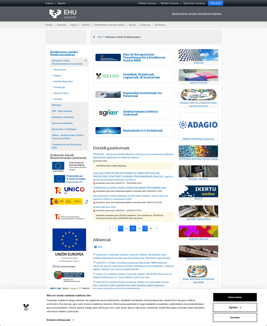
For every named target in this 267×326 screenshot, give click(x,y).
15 (134, 229)
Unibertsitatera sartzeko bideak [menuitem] (109, 24)
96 (152, 229)
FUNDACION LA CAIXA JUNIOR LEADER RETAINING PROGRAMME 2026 (129, 187)
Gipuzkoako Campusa (194, 3)
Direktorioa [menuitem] (160, 24)
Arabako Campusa (147, 3)
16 (140, 229)
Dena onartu (235, 297)
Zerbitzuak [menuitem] (145, 24)
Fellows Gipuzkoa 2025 (104, 207)
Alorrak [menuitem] (132, 24)
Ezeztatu (235, 317)
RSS (100, 246)
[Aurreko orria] (110, 228)
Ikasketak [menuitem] (61, 24)
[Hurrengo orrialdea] (157, 228)
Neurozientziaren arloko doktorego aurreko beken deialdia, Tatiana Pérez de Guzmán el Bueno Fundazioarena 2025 (130, 197)
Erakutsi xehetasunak (58, 320)
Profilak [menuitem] (49, 24)
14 (127, 229)
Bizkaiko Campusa (170, 3)
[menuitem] (49, 3)
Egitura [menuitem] (74, 24)
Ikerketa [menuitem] (86, 24)
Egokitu (233, 307)
